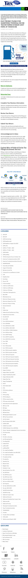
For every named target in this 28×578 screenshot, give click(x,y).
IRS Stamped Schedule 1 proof (9, 414)
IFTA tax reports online (8, 399)
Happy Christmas (7, 370)
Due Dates (5, 279)
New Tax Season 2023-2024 (9, 421)
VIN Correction (6, 539)
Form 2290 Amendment (8, 321)
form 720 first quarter (8, 348)
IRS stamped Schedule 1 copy (9, 535)
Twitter (13, 552)
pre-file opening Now (7, 439)
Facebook (4, 552)
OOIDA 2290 (6, 423)
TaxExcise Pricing (7, 503)
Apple (21, 565)
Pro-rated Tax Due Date (8, 454)
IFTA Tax (5, 392)
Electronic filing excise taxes (9, 299)
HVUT (4, 383)
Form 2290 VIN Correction (9, 339)
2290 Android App (7, 239)
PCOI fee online (6, 432)
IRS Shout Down (6, 410)
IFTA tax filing (6, 394)
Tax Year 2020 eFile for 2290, (9, 485)
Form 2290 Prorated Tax (8, 336)
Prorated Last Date (7, 457)
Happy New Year (6, 379)
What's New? (5, 541)
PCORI (4, 434)
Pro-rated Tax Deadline (8, 450)
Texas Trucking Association (9, 508)
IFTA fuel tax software (8, 390)
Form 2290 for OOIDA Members (10, 330)
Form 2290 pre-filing (7, 332)
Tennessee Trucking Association (10, 505)
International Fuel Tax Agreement (10, 403)
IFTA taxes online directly (8, 401)
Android (13, 565)
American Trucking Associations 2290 (11, 259)
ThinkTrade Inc (10, 576)
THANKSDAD (6, 510)
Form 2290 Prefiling (7, 334)
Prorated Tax (6, 459)
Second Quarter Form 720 (9, 470)
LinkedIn (16, 559)
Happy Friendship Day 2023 (9, 374)
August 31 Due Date (7, 268)
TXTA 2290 (5, 517)
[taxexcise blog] (12, 3)
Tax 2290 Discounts (7, 474)
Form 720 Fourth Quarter (8, 354)
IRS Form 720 (8, 17)
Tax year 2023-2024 (7, 488)
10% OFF (5, 234)
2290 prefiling (6, 254)
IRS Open (5, 408)
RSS (21, 572)
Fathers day (5, 310)
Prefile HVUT (6, 443)
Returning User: (6, 94)
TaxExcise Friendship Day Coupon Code (12, 499)
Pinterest (4, 572)
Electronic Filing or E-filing (9, 303)
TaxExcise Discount (7, 497)
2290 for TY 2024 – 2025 (8, 250)
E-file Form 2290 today (8, 288)
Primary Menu (26, 8)
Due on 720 (5, 281)
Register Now (6, 465)
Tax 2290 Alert (6, 472)
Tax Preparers (6, 483)
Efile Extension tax (7, 296)
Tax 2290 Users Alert (7, 477)
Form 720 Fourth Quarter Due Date (11, 359)
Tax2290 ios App (6, 492)
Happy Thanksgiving (7, 381)
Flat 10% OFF (6, 316)
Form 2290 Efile (6, 323)
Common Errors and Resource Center (11, 272)
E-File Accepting (6, 283)
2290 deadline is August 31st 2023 (10, 243)
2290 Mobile (6, 252)
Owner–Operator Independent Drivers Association (14, 430)
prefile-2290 (5, 445)
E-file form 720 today (7, 290)
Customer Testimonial (7, 531)
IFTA (4, 388)
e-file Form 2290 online (8, 285)
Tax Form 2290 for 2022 (8, 481)
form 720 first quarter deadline (10, 350)
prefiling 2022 (6, 448)
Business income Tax (7, 270)
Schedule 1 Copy (6, 468)
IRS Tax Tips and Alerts (16, 17)
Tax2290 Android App (8, 490)
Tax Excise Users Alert (8, 479)
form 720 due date (7, 345)
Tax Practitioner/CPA (7, 537)
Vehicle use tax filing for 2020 (9, 519)
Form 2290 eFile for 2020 (8, 325)
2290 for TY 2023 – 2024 (8, 248)
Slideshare (13, 572)
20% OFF (5, 236)
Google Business (6, 559)
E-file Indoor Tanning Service (8, 14)
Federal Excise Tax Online (8, 314)
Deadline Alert (6, 276)
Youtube (4, 565)
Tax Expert (10, 29)
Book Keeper (5, 529)
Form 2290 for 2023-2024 (9, 328)
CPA (4, 274)
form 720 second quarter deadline (10, 363)
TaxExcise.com (6, 155)
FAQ (4, 308)
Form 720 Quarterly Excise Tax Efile (11, 361)
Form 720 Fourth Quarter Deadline (11, 356)
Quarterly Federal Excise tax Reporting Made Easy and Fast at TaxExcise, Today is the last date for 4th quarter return (14, 218)
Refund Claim (6, 463)
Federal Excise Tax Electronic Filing (10, 312)
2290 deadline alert (7, 241)
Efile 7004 (5, 294)
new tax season (6, 419)
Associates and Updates (8, 265)
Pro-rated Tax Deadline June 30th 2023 (11, 452)
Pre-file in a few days (7, 436)
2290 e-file (5, 245)
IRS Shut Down (6, 412)
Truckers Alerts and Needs (9, 514)
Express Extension (7, 305)
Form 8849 (5, 368)
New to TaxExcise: (6, 86)
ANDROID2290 (6, 263)
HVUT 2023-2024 (7, 385)
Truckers (5, 512)
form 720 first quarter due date (10, 352)
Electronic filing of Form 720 (11, 15)
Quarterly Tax (6, 461)
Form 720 (11, 16)
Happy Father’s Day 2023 (8, 372)
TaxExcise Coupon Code (8, 494)
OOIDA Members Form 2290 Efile (10, 428)
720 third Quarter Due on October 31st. (12, 256)
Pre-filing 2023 (6, 441)
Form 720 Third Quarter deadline (10, 365)
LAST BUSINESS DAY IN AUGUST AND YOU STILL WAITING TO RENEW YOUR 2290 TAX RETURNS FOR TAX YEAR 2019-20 (14, 211)
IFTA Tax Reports (6, 396)
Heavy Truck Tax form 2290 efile (10, 533)
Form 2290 (5, 319)
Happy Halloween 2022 (8, 376)
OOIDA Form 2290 (7, 425)
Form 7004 (5, 341)
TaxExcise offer (6, 501)
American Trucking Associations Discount (12, 261)
